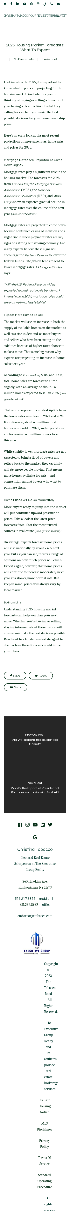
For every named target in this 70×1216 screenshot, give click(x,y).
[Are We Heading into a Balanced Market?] (35, 740)
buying (26, 100)
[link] (38, 905)
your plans (11, 651)
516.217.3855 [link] (25, 899)
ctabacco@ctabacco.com (35, 916)
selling (40, 100)
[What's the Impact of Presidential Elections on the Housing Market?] (35, 789)
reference (16, 422)
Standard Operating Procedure (44, 1181)
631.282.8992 (29, 905)
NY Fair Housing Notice (44, 1106)
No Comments (23, 59)
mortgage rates (35, 141)
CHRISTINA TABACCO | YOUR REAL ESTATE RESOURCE (34, 15)
